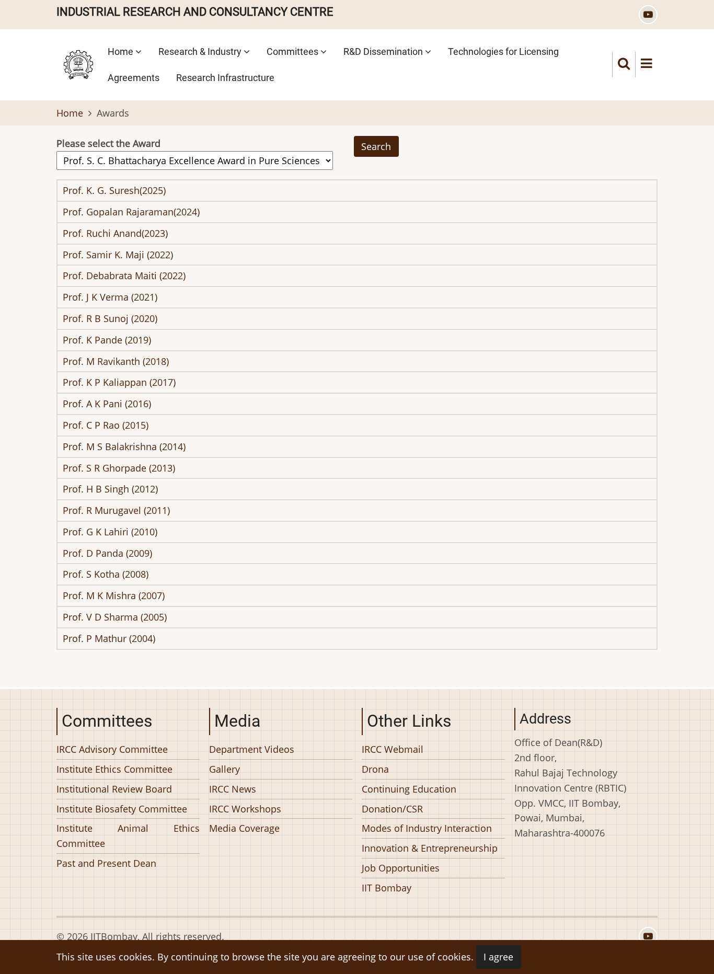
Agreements (133, 77)
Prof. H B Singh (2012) (110, 489)
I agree (498, 956)
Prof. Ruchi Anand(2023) (115, 233)
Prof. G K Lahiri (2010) (110, 531)
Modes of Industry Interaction (427, 828)
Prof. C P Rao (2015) (105, 425)
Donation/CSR (392, 808)
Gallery (224, 768)
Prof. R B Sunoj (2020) (110, 318)
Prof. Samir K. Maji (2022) (118, 254)
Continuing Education (409, 788)
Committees (293, 51)
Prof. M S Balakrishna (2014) (124, 446)
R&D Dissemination (384, 51)
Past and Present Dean (106, 862)
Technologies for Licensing (503, 51)
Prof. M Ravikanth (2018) (116, 361)
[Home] (78, 63)
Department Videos (251, 749)
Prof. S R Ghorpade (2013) (119, 468)
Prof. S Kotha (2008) (105, 574)
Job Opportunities (401, 867)
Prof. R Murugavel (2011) (116, 510)
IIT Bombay (386, 887)
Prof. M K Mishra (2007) (114, 595)
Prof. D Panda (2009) (107, 553)
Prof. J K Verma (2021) (110, 297)
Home (121, 51)
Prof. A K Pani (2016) (107, 403)
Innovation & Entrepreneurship (430, 848)
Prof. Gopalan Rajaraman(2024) (131, 211)
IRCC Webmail (392, 749)
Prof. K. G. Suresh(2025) (114, 190)
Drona (375, 768)
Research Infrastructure (225, 77)
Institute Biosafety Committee (121, 808)
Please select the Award (108, 143)
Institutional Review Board (114, 788)
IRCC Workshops (245, 808)
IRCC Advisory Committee (112, 749)
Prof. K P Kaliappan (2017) (119, 382)
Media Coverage (244, 828)
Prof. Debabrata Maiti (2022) (124, 275)
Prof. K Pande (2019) (107, 340)
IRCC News (232, 788)
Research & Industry (201, 51)
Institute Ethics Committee (114, 768)
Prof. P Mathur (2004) (109, 638)
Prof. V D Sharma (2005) (115, 617)
